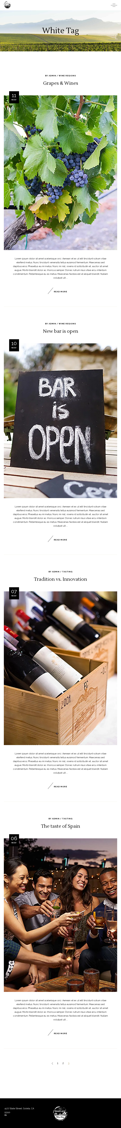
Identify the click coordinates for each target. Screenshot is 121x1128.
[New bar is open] (60, 420)
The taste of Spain (60, 826)
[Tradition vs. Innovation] (60, 668)
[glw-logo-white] (60, 1113)
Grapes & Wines (60, 83)
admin (52, 76)
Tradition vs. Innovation (60, 579)
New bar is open (60, 331)
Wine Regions (67, 76)
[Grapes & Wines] (60, 172)
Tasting (67, 572)
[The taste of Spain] (60, 915)
